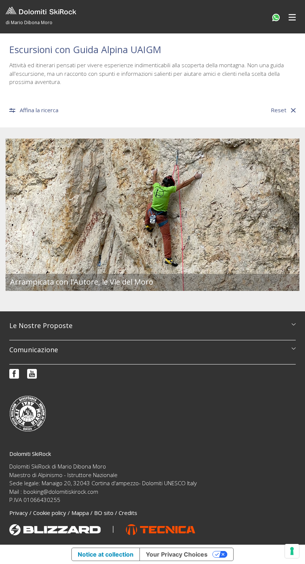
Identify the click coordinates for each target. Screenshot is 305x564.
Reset (278, 110)
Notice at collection (106, 554)
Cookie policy (49, 512)
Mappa (80, 512)
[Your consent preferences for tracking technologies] (292, 551)
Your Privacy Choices (177, 554)
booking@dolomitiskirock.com (60, 491)
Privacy (18, 512)
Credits (128, 512)
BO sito (103, 512)
